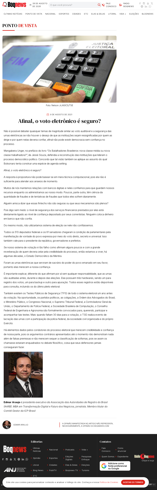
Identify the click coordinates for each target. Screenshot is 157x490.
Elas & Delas (98, 14)
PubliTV (53, 470)
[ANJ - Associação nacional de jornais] (14, 470)
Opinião (36, 458)
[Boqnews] (14, 5)
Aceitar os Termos (133, 482)
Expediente (123, 456)
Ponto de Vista (33, 14)
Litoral (112, 14)
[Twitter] (152, 3)
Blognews (147, 14)
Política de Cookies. (109, 482)
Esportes (64, 14)
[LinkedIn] (146, 6)
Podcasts (69, 449)
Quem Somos (108, 456)
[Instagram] (144, 3)
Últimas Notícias (13, 14)
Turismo (85, 470)
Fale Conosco (106, 449)
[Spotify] (142, 6)
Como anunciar (122, 449)
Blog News (38, 470)
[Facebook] (140, 3)
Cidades (76, 14)
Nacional (50, 14)
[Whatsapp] (150, 6)
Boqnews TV (71, 470)
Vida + (122, 14)
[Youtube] (148, 3)
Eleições (134, 14)
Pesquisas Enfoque (86, 458)
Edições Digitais (69, 458)
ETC (86, 14)
